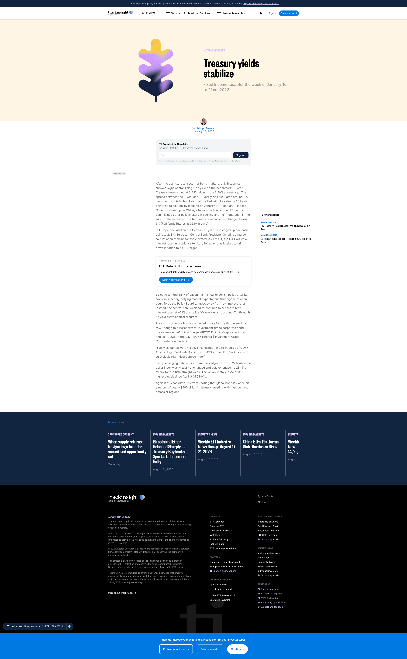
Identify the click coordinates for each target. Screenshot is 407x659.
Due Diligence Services (269, 526)
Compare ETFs (217, 526)
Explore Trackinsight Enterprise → (261, 3)
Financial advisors (267, 562)
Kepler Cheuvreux (126, 548)
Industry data (217, 544)
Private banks (265, 557)
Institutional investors (268, 553)
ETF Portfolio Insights (221, 539)
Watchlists (215, 535)
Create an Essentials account (225, 562)
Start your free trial (174, 279)
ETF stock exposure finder (223, 548)
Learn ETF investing (220, 600)
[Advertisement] (119, 200)
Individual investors (268, 571)
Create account (289, 13)
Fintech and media (267, 566)
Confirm (236, 649)
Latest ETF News (219, 584)
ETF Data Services (267, 535)
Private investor (210, 649)
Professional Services (197, 13)
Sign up (240, 155)
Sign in (272, 13)
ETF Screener (217, 521)
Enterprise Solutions (268, 521)
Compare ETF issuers (221, 530)
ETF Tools (172, 13)
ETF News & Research (230, 13)
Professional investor (176, 649)
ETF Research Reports (221, 589)
